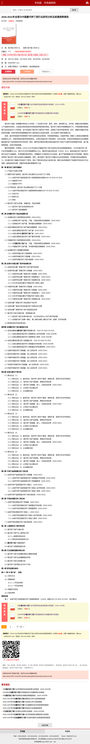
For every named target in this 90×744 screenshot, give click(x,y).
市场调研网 (50, 3)
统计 (17, 171)
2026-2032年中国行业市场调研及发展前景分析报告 (26, 714)
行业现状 (54, 154)
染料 (55, 124)
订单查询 (27, 71)
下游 (13, 543)
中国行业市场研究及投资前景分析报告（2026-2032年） (41, 104)
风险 (28, 557)
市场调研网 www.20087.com (43, 742)
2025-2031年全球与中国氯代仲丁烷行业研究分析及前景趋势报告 (47, 148)
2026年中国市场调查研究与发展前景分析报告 (38, 113)
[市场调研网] (87, 3)
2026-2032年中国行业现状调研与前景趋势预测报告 (26, 718)
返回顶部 (45, 725)
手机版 (38, 3)
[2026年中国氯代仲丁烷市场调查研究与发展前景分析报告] (12, 118)
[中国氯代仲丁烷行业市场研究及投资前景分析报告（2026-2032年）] (12, 109)
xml (55, 742)
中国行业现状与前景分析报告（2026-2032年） (24, 711)
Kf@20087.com (13, 63)
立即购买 (8, 71)
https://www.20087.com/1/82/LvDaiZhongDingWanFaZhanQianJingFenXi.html (27, 81)
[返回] (2, 3)
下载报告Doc (45, 71)
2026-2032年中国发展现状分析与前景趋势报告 (24, 699)
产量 (28, 233)
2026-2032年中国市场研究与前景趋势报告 (22, 708)
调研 (11, 148)
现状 (24, 240)
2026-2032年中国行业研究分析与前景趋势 (22, 702)
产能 (21, 243)
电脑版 (67, 731)
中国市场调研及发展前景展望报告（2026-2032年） (26, 695)
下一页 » (20, 627)
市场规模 (24, 330)
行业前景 (19, 157)
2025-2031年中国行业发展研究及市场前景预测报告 (26, 705)
